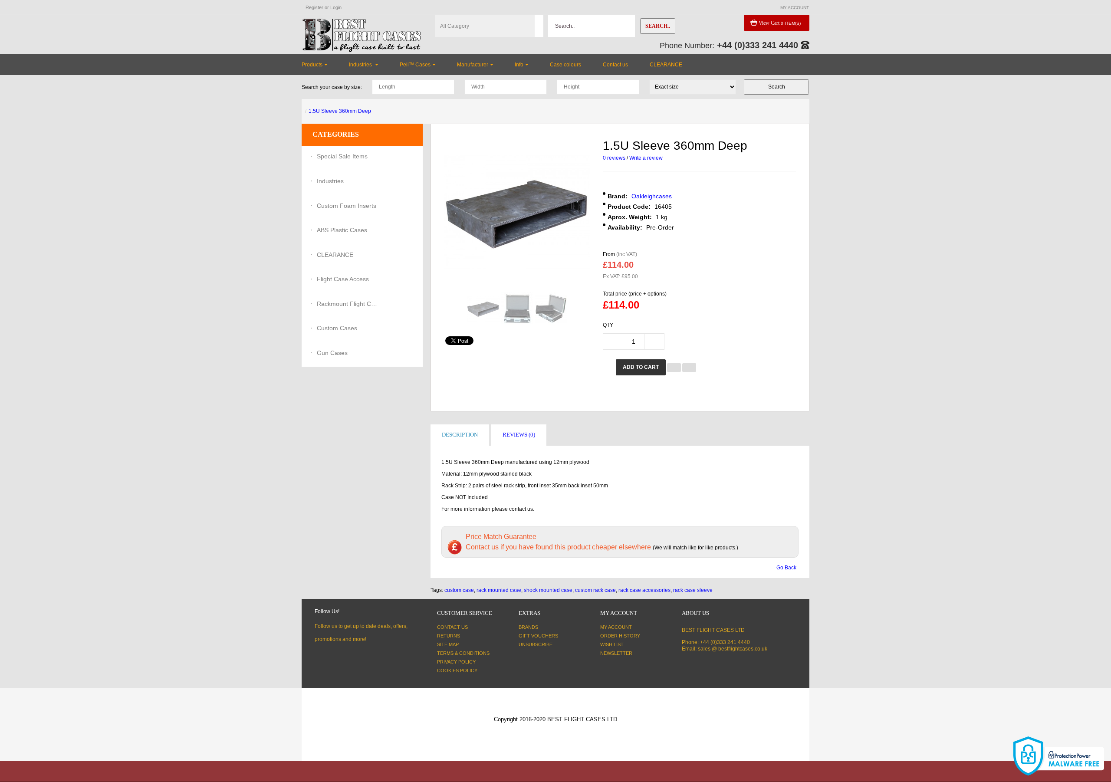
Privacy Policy (456, 661)
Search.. (657, 26)
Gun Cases (332, 352)
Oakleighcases (651, 196)
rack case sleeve (693, 590)
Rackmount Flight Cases (347, 303)
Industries (330, 180)
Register (314, 7)
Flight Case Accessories (347, 279)
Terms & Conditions (463, 653)
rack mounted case (499, 590)
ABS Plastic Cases (342, 230)
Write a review (646, 158)
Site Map (448, 644)
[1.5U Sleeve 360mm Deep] (483, 308)
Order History (620, 635)
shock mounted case (548, 590)
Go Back (786, 568)
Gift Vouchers (538, 635)
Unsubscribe (535, 644)
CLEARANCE (335, 254)
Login (336, 7)
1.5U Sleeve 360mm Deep (340, 111)
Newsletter (616, 653)
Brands (528, 627)
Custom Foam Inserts (346, 205)
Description (460, 434)
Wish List (612, 644)
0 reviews (614, 158)
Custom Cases (337, 328)
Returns (448, 635)
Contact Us (452, 627)
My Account (616, 627)
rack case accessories (644, 590)
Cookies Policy (457, 670)
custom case (459, 590)
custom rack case (595, 590)
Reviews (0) (519, 434)
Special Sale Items (342, 156)
